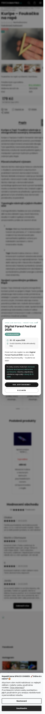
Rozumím (21, 390)
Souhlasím (21, 708)
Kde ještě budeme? (22, 385)
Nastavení (21, 701)
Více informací (17, 687)
